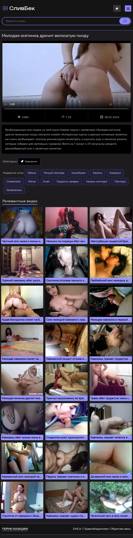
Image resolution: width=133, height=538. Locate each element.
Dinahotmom (14, 190)
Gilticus (32, 173)
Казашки (115, 173)
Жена (32, 181)
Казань (97, 173)
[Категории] (128, 8)
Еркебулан (79, 173)
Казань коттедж (96, 181)
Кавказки (30, 161)
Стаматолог (13, 181)
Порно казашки (15, 529)
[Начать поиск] (124, 21)
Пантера (120, 181)
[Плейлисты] (117, 8)
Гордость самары (68, 181)
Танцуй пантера (53, 173)
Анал (46, 181)
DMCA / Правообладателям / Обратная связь (102, 529)
